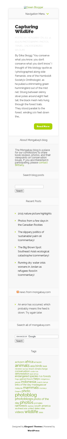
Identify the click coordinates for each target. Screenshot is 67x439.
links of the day (23, 384)
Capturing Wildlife (26, 29)
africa (29, 362)
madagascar (39, 384)
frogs (17, 379)
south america (42, 405)
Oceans (18, 391)
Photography (30, 42)
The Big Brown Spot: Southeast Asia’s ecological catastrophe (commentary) (33, 251)
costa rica (34, 371)
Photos (44, 42)
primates (38, 403)
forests (47, 376)
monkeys (43, 388)
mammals (31, 387)
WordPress (33, 430)
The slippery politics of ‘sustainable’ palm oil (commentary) (31, 236)
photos (26, 402)
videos (19, 412)
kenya (45, 382)
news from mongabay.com (35, 292)
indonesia (28, 382)
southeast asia (21, 408)
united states (34, 408)
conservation (22, 371)
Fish (41, 376)
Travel (19, 46)
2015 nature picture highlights (35, 213)
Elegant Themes (33, 426)
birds (38, 365)
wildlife (31, 411)
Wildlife (20, 50)
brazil (31, 369)
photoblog (26, 395)
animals (22, 365)
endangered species (26, 376)
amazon (38, 362)
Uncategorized (33, 46)
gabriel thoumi (26, 379)
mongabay (34, 37)
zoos (41, 412)
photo (26, 391)
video (42, 408)
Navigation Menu (35, 14)
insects (40, 382)
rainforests (21, 405)
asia (32, 366)
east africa (34, 374)
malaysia (18, 388)
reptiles (31, 406)
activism (19, 361)
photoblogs (24, 399)
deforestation (22, 373)
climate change (41, 369)
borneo (25, 369)
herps (37, 378)
